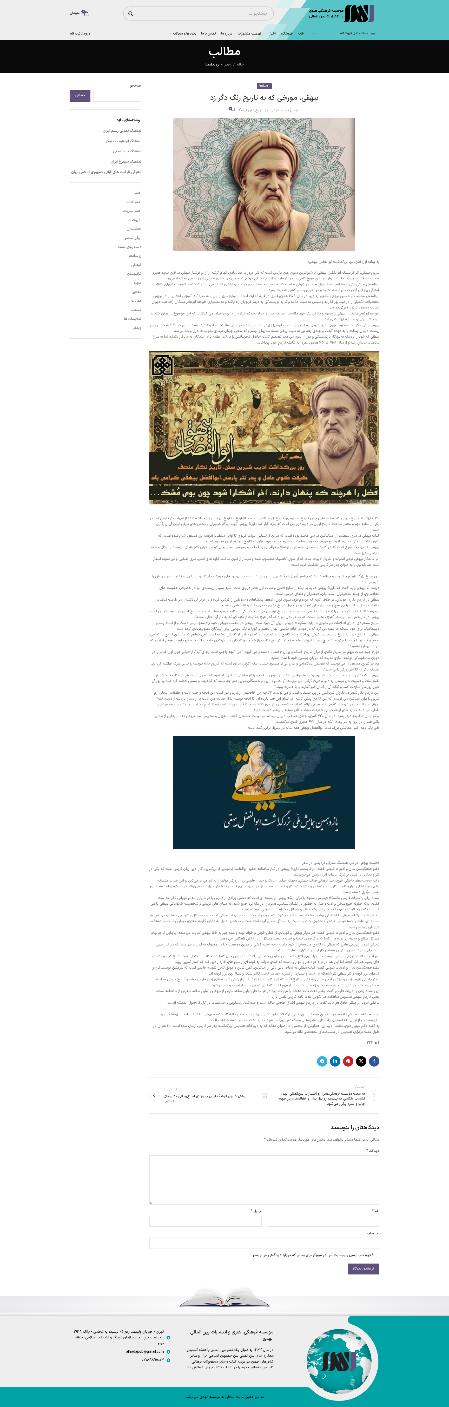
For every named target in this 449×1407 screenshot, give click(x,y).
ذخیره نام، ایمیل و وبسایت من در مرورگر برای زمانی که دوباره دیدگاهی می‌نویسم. (313, 1255)
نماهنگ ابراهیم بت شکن (122, 141)
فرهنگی (136, 265)
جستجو (135, 85)
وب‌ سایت (372, 1233)
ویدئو (137, 328)
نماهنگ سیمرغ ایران (125, 162)
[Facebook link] (374, 1061)
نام (375, 1211)
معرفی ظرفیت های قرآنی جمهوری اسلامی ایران (106, 172)
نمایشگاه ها (132, 318)
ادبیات (136, 220)
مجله (137, 283)
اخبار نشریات (132, 211)
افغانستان (134, 229)
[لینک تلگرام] (322, 1061)
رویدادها (212, 64)
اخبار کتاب (133, 202)
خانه (240, 64)
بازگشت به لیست (264, 1095)
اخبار (227, 64)
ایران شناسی (132, 238)
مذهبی (136, 292)
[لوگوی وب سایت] (341, 13)
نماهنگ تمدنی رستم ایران (122, 131)
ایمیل (256, 1211)
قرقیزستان (134, 274)
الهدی (274, 110)
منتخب (135, 310)
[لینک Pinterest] (348, 1061)
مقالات (136, 301)
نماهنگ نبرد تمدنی (127, 151)
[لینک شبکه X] (361, 1061)
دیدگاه (372, 1151)
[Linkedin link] (335, 1061)
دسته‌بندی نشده (129, 247)
